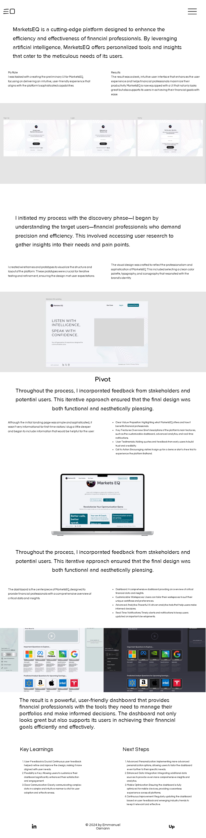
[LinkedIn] (34, 826)
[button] (151, 533)
